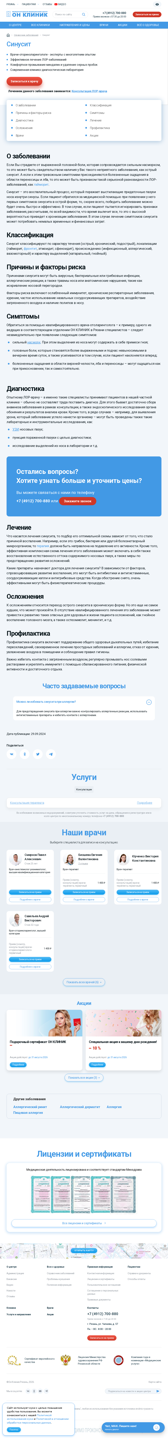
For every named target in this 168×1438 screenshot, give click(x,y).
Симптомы (97, 113)
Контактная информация (100, 1273)
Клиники (11, 1308)
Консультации (84, 789)
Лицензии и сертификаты (100, 1279)
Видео (10, 1285)
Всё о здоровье (148, 25)
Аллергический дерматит (80, 1107)
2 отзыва (83, 863)
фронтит (30, 249)
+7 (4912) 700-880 (114, 13)
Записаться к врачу (24, 81)
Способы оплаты (136, 1279)
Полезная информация (59, 1285)
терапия (43, 546)
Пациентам (29, 4)
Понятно (14, 1429)
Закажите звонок (77, 501)
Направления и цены (75, 25)
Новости (11, 1290)
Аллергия (114, 1107)
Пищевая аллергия (28, 1113)
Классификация (100, 105)
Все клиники (40, 25)
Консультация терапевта (27, 802)
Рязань (11, 4)
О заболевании (26, 105)
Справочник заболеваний (60, 1273)
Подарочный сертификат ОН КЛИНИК (38, 1042)
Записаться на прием (147, 14)
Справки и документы (139, 1273)
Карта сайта (155, 1382)
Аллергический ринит (30, 1107)
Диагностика (24, 120)
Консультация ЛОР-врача (89, 91)
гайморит (41, 184)
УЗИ (15, 429)
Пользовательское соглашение (104, 1285)
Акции (122, 25)
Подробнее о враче (30, 899)
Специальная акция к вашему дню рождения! (123, 1042)
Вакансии (12, 1279)
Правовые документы (98, 1299)
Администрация (15, 1273)
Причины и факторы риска (33, 113)
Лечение (96, 120)
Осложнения (24, 128)
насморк (34, 342)
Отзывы (47, 4)
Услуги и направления (19, 1314)
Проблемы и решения (58, 1279)
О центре (15, 25)
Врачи (104, 25)
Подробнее (144, 802)
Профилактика (100, 128)
